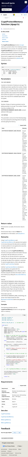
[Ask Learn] (23, 18)
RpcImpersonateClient (7, 299)
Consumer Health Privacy (7, 453)
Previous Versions (13, 449)
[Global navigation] (1, 15)
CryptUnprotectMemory (7, 242)
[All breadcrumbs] (2, 18)
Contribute (3, 451)
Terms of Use (18, 453)
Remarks (4, 39)
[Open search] (21, 15)
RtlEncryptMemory (6, 422)
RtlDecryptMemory (6, 419)
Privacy (9, 451)
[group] (14, 174)
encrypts (22, 45)
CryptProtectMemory (9, 240)
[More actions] (26, 18)
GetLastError (21, 233)
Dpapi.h (6, 17)
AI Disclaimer (4, 449)
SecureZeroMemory (21, 274)
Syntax (3, 34)
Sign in (25, 14)
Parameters (4, 36)
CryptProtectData (9, 264)
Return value (5, 37)
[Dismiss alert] (26, 2)
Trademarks (3, 455)
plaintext (19, 58)
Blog (19, 449)
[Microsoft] (14, 15)
